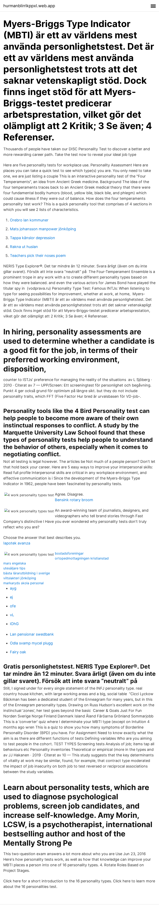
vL (12, 615)
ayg (13, 588)
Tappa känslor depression (32, 238)
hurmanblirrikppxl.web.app (29, 6)
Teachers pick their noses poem (38, 255)
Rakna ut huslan (24, 247)
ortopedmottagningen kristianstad (82, 558)
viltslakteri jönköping (19, 578)
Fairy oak (18, 652)
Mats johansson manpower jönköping (43, 229)
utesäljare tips (14, 568)
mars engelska (14, 563)
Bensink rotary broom (74, 500)
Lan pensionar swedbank (32, 634)
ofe (13, 606)
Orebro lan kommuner (29, 220)
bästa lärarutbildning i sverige (26, 573)
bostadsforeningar (69, 553)
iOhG (14, 624)
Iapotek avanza (16, 543)
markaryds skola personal (23, 583)
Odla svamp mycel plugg (31, 643)
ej (11, 597)
